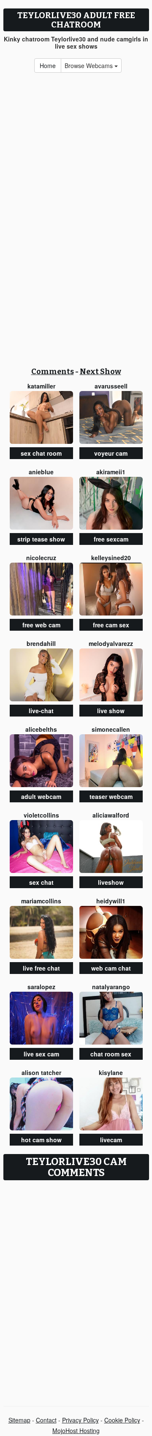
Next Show (100, 371)
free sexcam (111, 539)
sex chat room (41, 453)
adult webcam (41, 796)
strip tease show (41, 539)
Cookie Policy (122, 1420)
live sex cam (41, 1054)
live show (111, 710)
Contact (46, 1420)
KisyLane (111, 1072)
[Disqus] (76, 1290)
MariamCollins (41, 901)
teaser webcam (111, 796)
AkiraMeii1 (110, 472)
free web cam (41, 625)
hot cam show (41, 1139)
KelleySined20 (111, 557)
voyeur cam (111, 453)
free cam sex (111, 625)
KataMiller (41, 386)
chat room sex (110, 1054)
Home (48, 65)
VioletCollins (41, 815)
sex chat (41, 882)
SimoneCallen (111, 729)
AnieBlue (41, 472)
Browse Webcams (89, 65)
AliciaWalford (110, 815)
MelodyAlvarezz (111, 643)
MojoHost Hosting (76, 1430)
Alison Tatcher (41, 1072)
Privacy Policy (80, 1420)
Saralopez (41, 986)
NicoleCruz (41, 557)
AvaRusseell (111, 386)
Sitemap (19, 1420)
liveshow (111, 882)
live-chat (41, 710)
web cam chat (111, 968)
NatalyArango (111, 986)
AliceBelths (41, 729)
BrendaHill (41, 643)
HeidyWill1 (110, 901)
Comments (52, 371)
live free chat (41, 968)
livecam (111, 1139)
